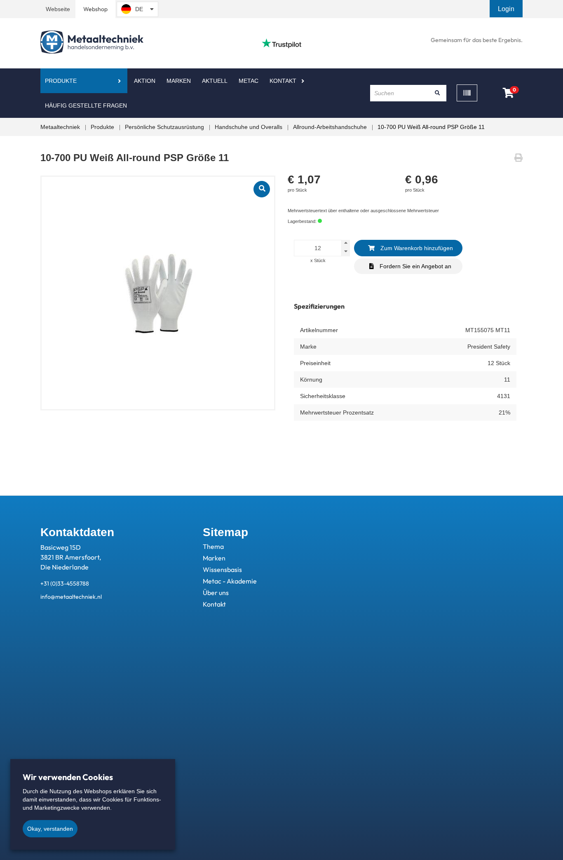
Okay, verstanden (50, 828)
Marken (179, 80)
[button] (507, 8)
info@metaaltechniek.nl (71, 596)
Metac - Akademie (230, 581)
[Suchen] (437, 93)
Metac (248, 80)
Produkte (61, 80)
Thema (213, 546)
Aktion (144, 80)
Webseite (58, 9)
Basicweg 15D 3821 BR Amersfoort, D (70, 557)
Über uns (216, 592)
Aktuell (215, 80)
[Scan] (467, 92)
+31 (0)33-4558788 (64, 583)
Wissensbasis (222, 569)
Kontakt (283, 80)
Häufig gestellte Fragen (86, 105)
